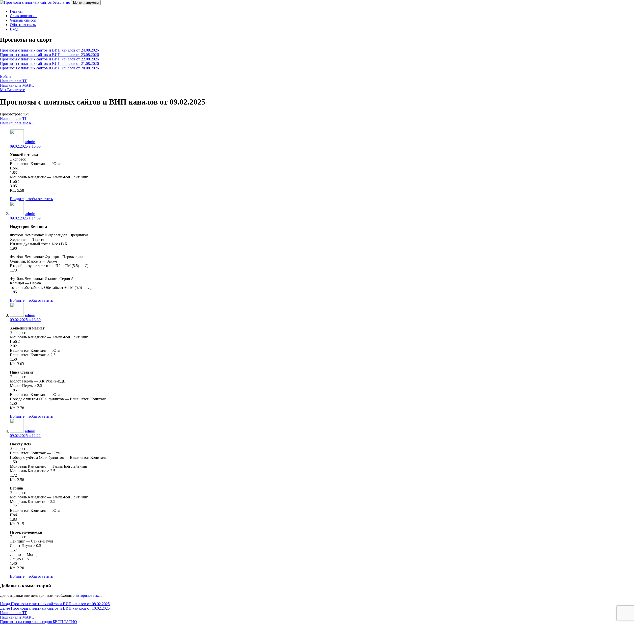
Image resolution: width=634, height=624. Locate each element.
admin (30, 142)
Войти (5, 76)
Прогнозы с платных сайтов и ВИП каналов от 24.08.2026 (49, 50)
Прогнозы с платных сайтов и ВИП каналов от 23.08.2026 (49, 55)
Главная (16, 11)
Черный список (23, 20)
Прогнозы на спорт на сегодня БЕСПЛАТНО (38, 622)
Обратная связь (23, 25)
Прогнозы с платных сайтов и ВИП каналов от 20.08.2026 (49, 68)
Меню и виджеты (86, 2)
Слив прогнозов (23, 16)
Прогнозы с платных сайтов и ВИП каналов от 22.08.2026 (49, 59)
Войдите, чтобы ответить (31, 199)
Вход (14, 29)
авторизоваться (88, 595)
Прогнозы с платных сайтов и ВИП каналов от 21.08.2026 (49, 63)
